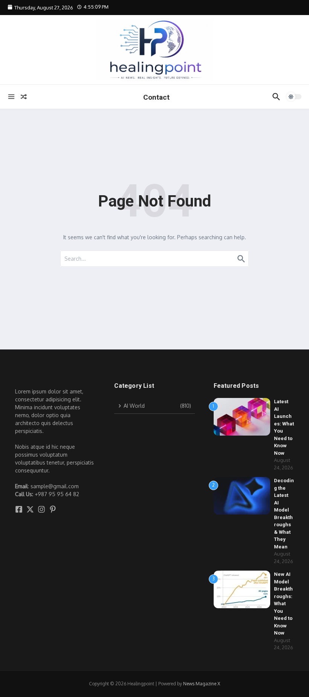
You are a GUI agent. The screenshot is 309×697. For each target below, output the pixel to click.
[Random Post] (24, 97)
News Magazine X (201, 683)
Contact (156, 97)
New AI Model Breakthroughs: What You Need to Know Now (283, 603)
